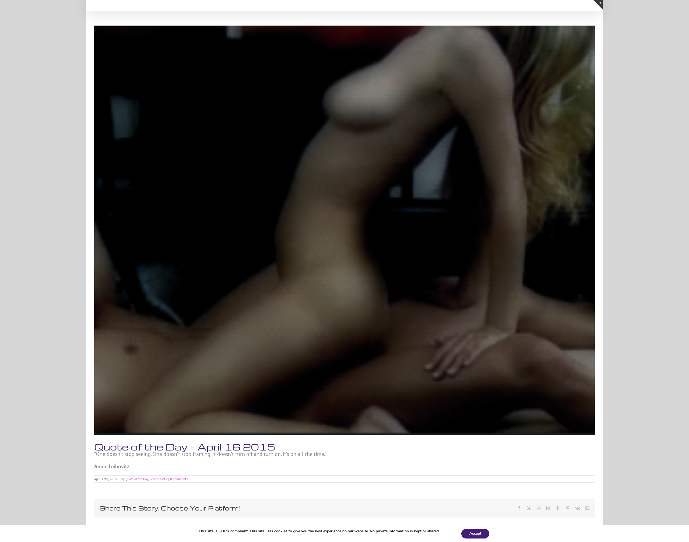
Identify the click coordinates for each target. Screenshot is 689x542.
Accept (475, 533)
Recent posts (158, 479)
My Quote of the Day (134, 479)
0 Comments (179, 479)
